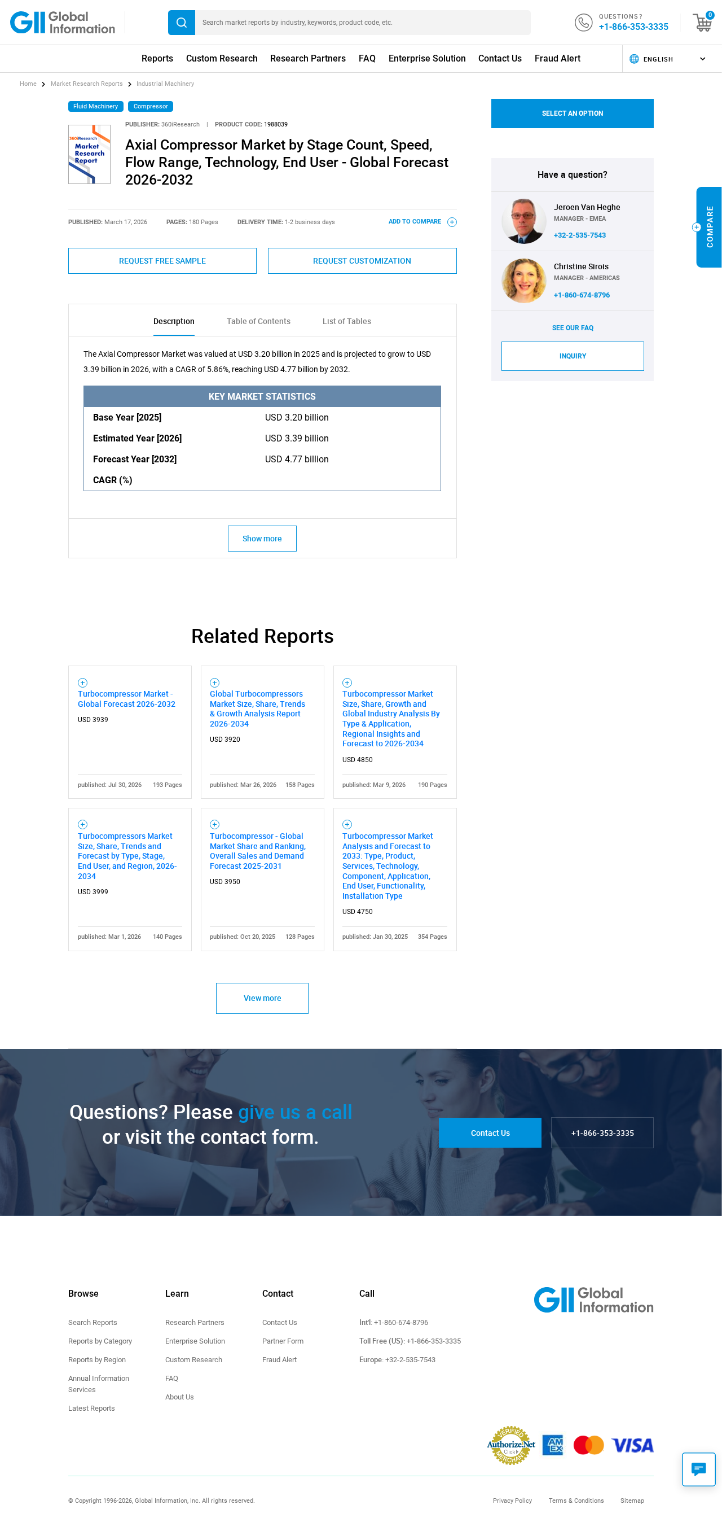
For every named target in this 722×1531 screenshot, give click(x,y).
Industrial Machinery (165, 84)
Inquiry (573, 356)
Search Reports (92, 1322)
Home (29, 84)
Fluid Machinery (95, 106)
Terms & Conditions (576, 1500)
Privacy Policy (512, 1500)
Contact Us (500, 58)
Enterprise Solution (427, 58)
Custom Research (222, 58)
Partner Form (282, 1341)
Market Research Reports (87, 84)
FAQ (367, 58)
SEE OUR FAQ (572, 328)
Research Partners (308, 58)
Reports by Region (97, 1359)
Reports (157, 58)
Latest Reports (91, 1408)
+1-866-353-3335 (633, 26)
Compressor (151, 106)
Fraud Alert (557, 58)
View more (262, 997)
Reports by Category (100, 1341)
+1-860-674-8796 (582, 295)
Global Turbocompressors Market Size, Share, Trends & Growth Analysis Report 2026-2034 (257, 708)
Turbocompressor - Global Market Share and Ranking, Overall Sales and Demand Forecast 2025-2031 (258, 850)
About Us (179, 1397)
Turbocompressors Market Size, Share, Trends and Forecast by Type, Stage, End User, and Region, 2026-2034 (127, 855)
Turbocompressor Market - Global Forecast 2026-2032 (126, 698)
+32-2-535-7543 (580, 235)
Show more (262, 538)
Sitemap (632, 1500)
